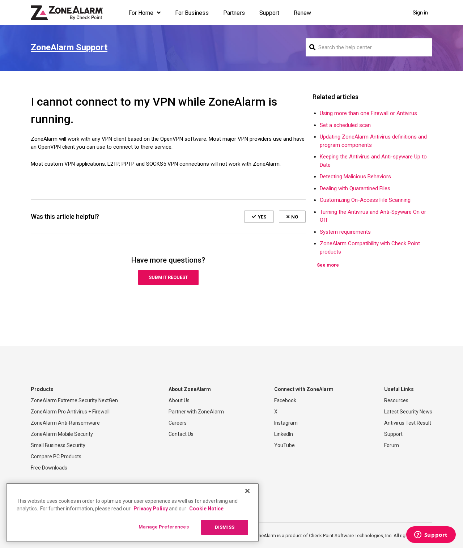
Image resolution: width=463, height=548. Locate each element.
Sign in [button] (420, 13)
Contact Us (181, 434)
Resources (396, 400)
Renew (302, 12)
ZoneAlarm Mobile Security (62, 434)
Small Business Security (58, 445)
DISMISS (224, 527)
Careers (178, 423)
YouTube (284, 445)
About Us (179, 400)
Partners (234, 12)
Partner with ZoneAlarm (196, 412)
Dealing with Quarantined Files (355, 188)
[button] (259, 217)
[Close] (247, 491)
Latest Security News (408, 412)
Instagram (286, 423)
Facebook (285, 400)
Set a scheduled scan (345, 125)
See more (328, 265)
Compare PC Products (56, 456)
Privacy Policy (150, 508)
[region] (132, 512)
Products (42, 389)
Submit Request (168, 277)
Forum (391, 445)
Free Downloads (49, 468)
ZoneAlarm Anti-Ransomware (65, 423)
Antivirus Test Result (407, 423)
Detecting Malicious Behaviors (355, 176)
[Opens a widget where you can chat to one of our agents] (431, 535)
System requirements (345, 232)
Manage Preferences (163, 527)
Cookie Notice (206, 508)
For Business (192, 12)
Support (269, 12)
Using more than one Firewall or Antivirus (368, 113)
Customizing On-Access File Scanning (365, 200)
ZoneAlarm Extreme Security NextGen (74, 400)
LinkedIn (283, 434)
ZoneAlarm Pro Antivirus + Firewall (70, 412)
